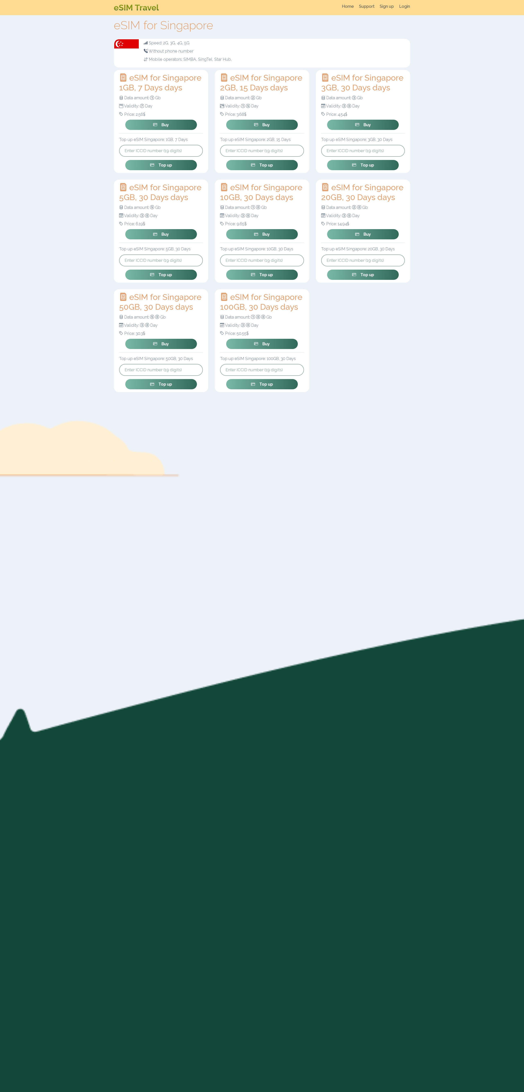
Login (404, 6)
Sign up (387, 6)
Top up (165, 165)
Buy (165, 124)
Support (367, 6)
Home (348, 6)
